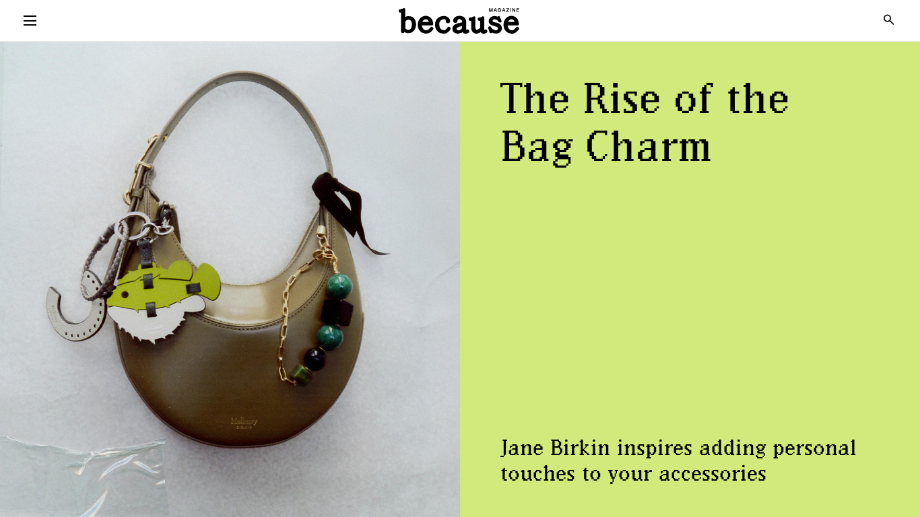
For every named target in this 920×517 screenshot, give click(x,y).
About (460, 85)
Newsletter (460, 56)
